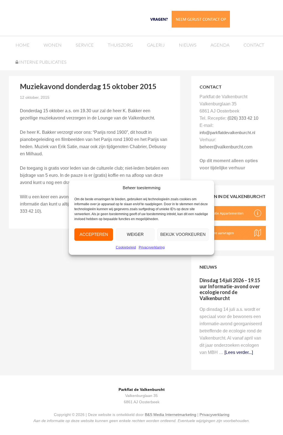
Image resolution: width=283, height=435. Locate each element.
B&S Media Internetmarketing (170, 414)
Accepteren (94, 234)
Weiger (135, 234)
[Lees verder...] (238, 352)
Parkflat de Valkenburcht (55, 17)
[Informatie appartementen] (233, 219)
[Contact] (188, 18)
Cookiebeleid (126, 247)
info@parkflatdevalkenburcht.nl (227, 132)
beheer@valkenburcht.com (226, 147)
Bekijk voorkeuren (183, 234)
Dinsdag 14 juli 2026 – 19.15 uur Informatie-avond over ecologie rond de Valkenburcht (230, 289)
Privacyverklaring (152, 247)
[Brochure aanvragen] (233, 238)
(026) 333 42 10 (242, 118)
